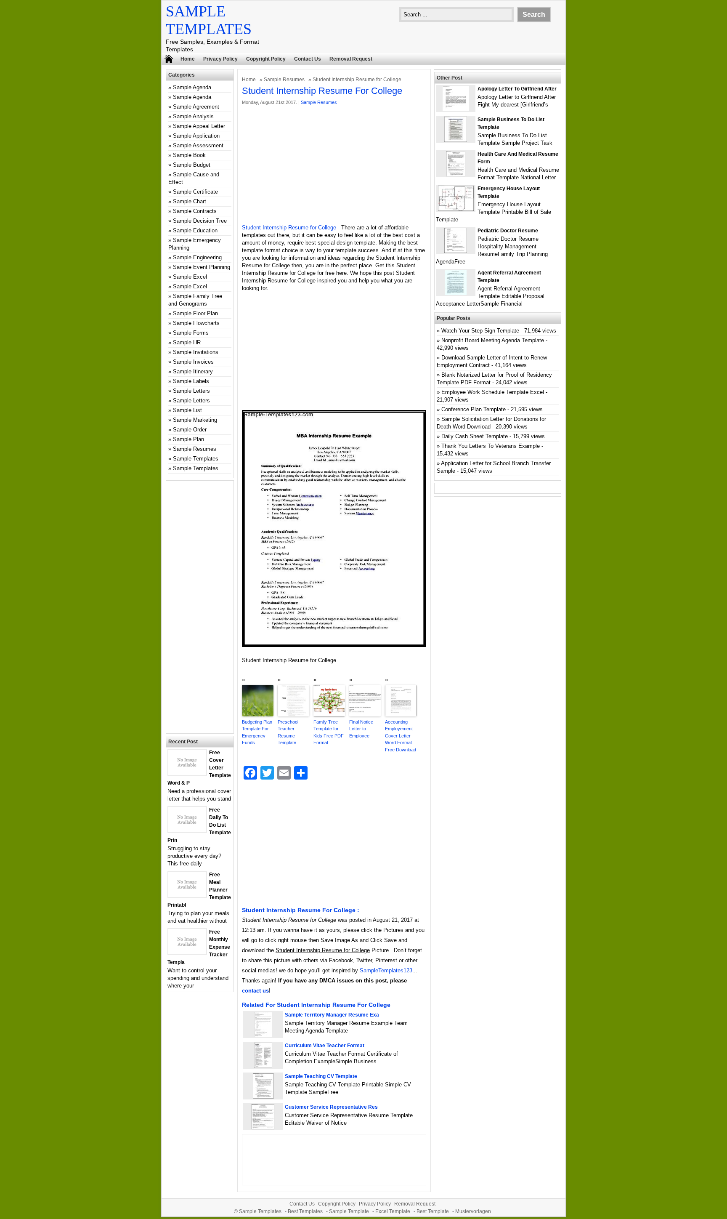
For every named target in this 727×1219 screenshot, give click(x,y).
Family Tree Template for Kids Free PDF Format (328, 732)
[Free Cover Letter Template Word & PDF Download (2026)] (187, 773)
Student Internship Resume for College (289, 227)
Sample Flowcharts (196, 323)
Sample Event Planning (201, 267)
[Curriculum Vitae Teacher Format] (263, 1066)
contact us (255, 990)
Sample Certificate (195, 192)
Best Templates (305, 1211)
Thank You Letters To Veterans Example (490, 446)
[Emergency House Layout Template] (456, 209)
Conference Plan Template (473, 409)
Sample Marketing (195, 420)
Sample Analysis (193, 116)
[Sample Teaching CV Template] (263, 1097)
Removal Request (350, 59)
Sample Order (190, 429)
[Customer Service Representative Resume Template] (263, 1127)
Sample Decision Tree (200, 221)
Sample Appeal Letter (199, 126)
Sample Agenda (192, 87)
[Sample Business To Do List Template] (455, 140)
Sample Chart (189, 201)
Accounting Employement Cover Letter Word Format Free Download (400, 735)
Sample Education (195, 230)
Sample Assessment (198, 145)
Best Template (433, 1211)
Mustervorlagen (473, 1211)
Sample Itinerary (193, 371)
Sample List (187, 410)
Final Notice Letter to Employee (361, 728)
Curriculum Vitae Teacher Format (324, 1046)
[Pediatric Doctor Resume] (455, 251)
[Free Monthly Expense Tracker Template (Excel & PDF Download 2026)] (187, 952)
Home (187, 59)
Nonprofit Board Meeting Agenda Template (492, 340)
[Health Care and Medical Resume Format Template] (455, 174)
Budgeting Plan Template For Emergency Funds (257, 732)
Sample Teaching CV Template (321, 1076)
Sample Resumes (284, 80)
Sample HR (187, 342)
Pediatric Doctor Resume (508, 231)
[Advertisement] (334, 165)
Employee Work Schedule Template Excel (492, 392)
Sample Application (196, 136)
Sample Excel (190, 277)
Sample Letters (191, 391)
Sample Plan (188, 439)
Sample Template (349, 1211)
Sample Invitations (195, 352)
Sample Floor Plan (195, 313)
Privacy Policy (220, 59)
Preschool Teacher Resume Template (288, 732)
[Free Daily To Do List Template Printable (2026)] (187, 830)
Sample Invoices (193, 362)
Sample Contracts (195, 211)
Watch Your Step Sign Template (480, 330)
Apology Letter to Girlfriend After (517, 89)
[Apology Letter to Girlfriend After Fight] (456, 109)
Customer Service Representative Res (331, 1107)
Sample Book (189, 155)
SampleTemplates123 (386, 970)
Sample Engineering (197, 257)
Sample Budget (191, 165)
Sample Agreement (196, 107)
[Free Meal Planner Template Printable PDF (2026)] (187, 895)
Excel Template (392, 1211)
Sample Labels (191, 381)
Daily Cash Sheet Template (474, 436)
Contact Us (307, 59)
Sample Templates (195, 458)
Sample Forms (191, 333)
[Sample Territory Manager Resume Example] (263, 1035)
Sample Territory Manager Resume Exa (332, 1015)
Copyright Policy (266, 59)
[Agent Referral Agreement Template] (456, 293)
